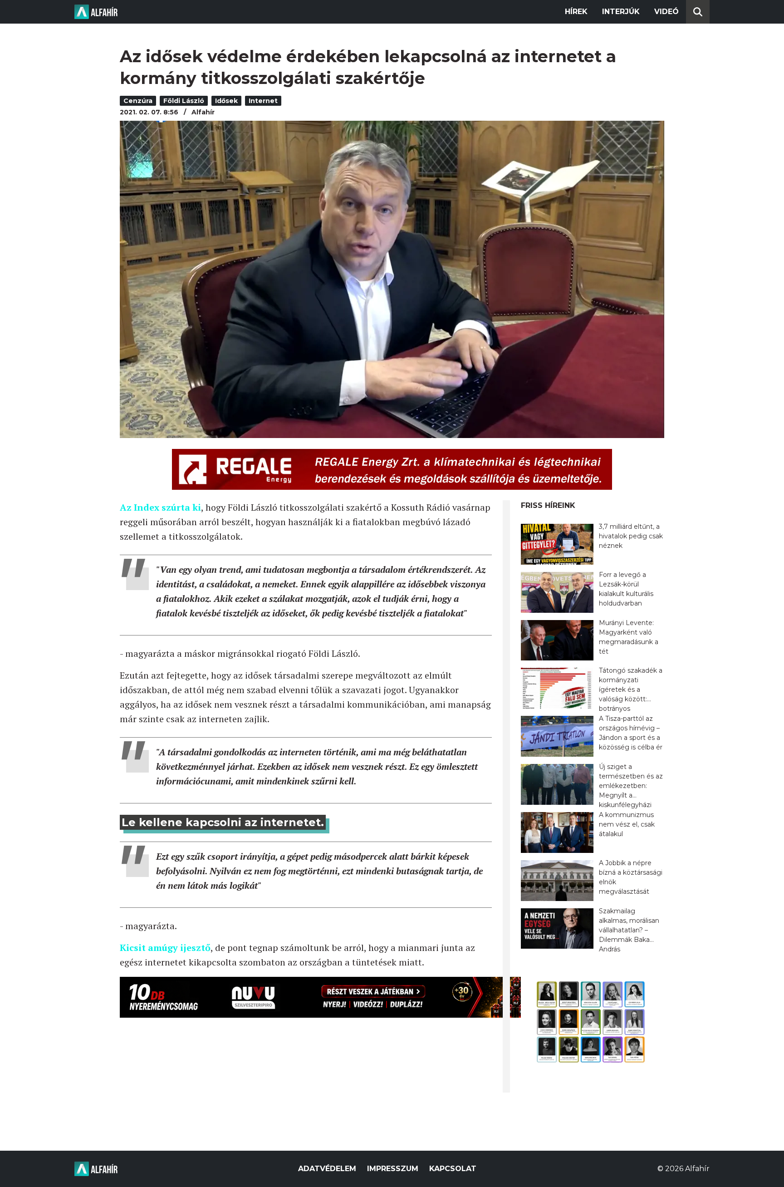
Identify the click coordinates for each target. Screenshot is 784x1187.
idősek (226, 101)
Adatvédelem (327, 1168)
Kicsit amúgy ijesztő (165, 947)
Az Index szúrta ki (160, 507)
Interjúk (621, 11)
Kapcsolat (452, 1168)
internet (263, 101)
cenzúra (137, 101)
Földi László (183, 101)
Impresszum (392, 1168)
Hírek (576, 11)
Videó (666, 11)
